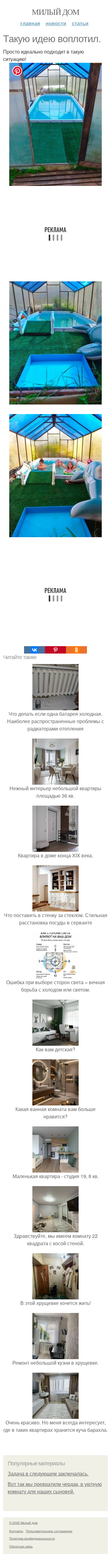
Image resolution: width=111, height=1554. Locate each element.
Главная (30, 23)
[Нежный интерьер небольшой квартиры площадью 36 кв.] (55, 780)
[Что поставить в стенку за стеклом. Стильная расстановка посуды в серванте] (55, 907)
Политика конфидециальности (32, 1538)
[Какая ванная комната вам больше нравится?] (55, 1101)
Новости (56, 23)
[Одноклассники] (76, 650)
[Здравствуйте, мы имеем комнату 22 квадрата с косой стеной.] (55, 1228)
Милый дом (55, 11)
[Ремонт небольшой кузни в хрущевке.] (55, 1355)
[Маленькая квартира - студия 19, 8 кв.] (55, 1168)
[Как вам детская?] (55, 1041)
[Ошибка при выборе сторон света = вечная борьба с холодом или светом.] (55, 974)
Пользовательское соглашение (49, 1531)
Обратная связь (21, 1546)
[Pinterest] (55, 650)
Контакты (16, 1531)
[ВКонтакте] (34, 650)
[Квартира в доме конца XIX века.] (55, 847)
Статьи (80, 23)
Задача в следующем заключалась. (48, 1473)
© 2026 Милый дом (23, 1522)
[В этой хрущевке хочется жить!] (55, 1295)
